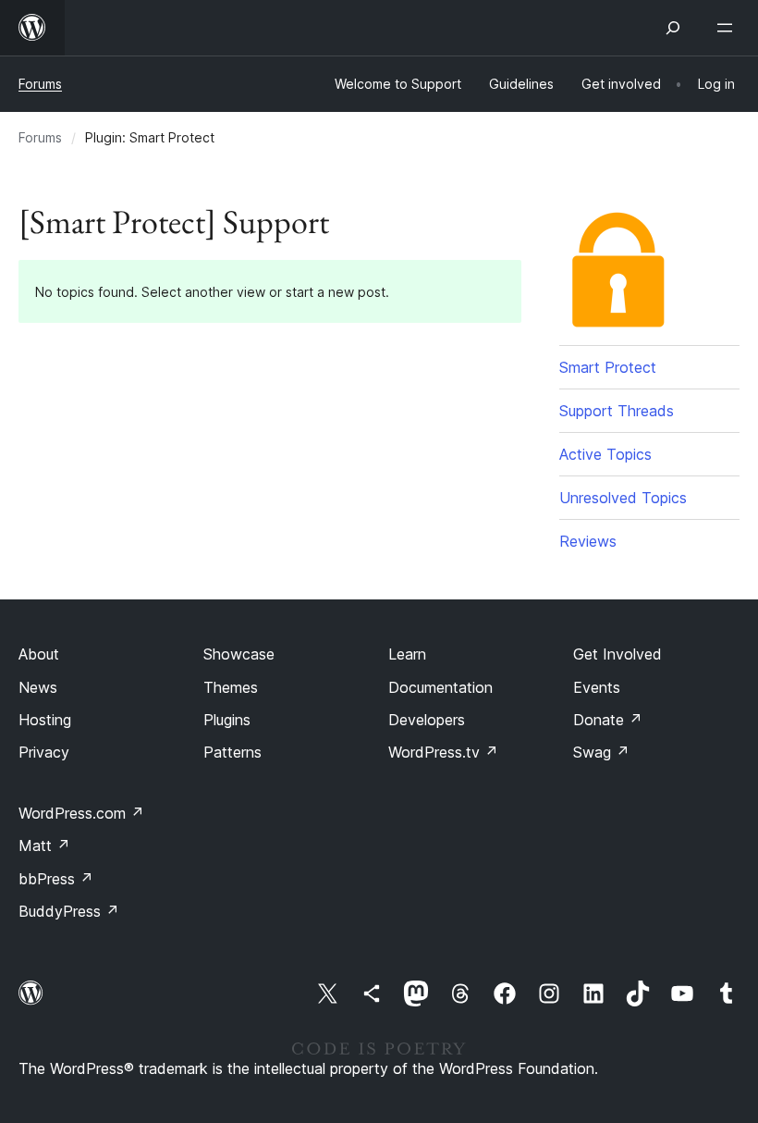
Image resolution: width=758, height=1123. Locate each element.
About (38, 654)
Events (596, 687)
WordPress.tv (443, 752)
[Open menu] (728, 28)
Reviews (588, 541)
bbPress (55, 879)
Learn (407, 654)
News (37, 687)
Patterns (232, 752)
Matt (44, 845)
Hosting (44, 719)
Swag (601, 752)
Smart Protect (607, 367)
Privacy (43, 752)
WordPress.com (81, 813)
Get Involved (617, 654)
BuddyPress (68, 911)
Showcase (239, 654)
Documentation (440, 687)
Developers (426, 719)
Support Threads (616, 410)
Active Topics (605, 454)
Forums (40, 84)
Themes (230, 687)
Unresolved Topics (623, 497)
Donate (607, 719)
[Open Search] (673, 28)
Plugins (227, 719)
